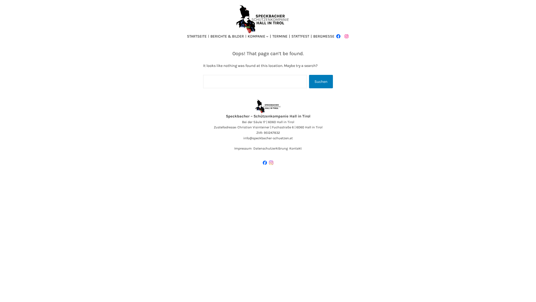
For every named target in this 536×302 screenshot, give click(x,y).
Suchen (320, 81)
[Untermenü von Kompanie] (267, 36)
